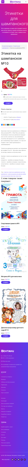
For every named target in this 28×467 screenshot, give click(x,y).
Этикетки (3, 390)
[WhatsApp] (10, 125)
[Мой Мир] (12, 125)
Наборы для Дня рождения (8, 382)
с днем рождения (11, 174)
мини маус (13, 176)
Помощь (3, 440)
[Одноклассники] (4, 125)
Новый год (3, 416)
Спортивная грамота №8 (10, 223)
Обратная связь (6, 361)
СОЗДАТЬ (8, 103)
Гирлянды (3, 379)
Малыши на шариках (6, 411)
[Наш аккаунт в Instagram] (25, 460)
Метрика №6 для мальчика (11, 276)
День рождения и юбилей (7, 403)
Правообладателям (6, 445)
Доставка (3, 437)
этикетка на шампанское (14, 172)
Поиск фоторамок (5, 442)
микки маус (18, 176)
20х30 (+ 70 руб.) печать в (12, 117)
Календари (4, 401)
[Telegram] (6, 125)
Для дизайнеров (5, 429)
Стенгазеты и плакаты (6, 376)
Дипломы (3, 387)
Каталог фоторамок (7, 46)
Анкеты (3, 409)
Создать (5, 229)
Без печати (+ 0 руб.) (12, 119)
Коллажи (3, 398)
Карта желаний (5, 392)
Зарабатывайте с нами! (7, 427)
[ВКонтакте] (2, 125)
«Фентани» (9, 455)
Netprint (19, 117)
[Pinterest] (14, 125)
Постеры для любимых (6, 406)
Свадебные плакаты (6, 414)
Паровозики (4, 384)
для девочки (19, 174)
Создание (3, 432)
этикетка (6, 172)
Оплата (3, 434)
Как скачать (17, 119)
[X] (8, 125)
